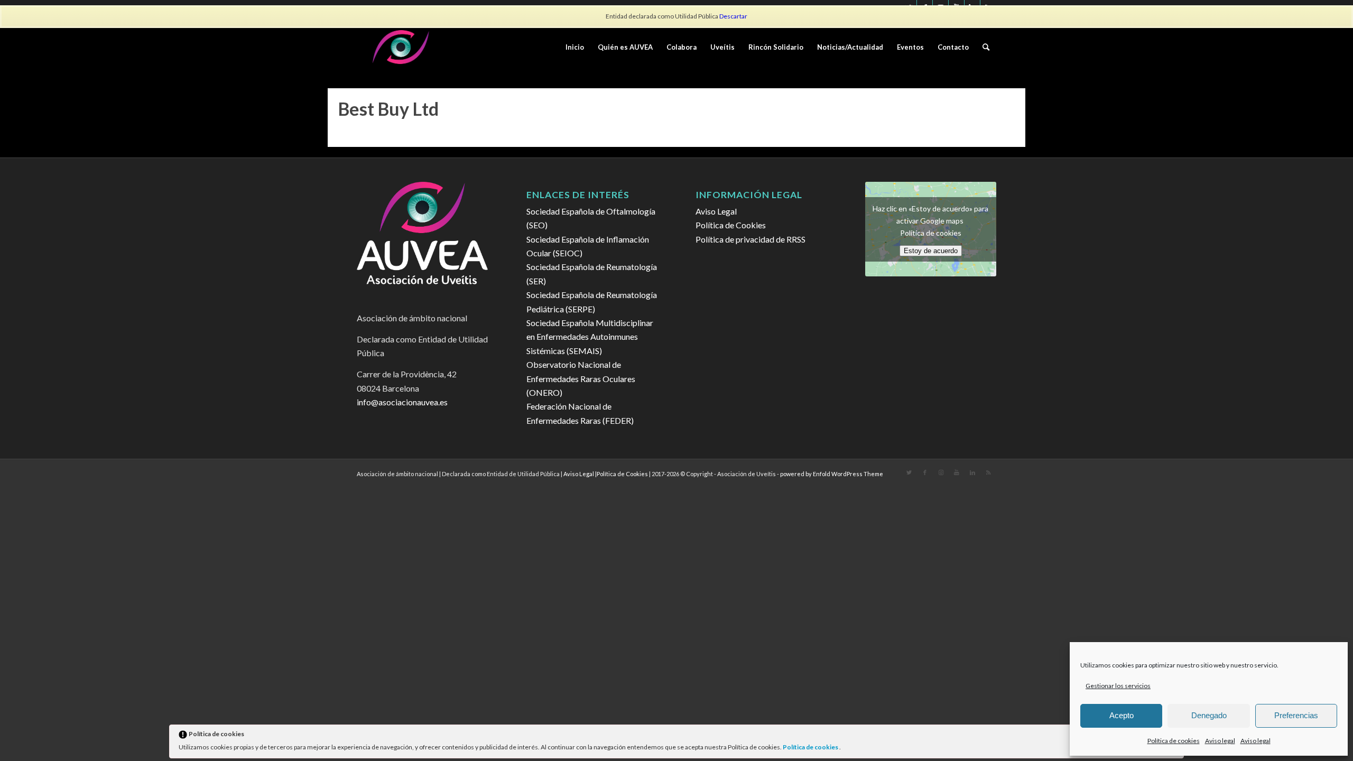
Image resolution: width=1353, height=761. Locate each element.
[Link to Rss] (988, 472)
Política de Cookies (731, 225)
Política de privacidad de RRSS (750, 239)
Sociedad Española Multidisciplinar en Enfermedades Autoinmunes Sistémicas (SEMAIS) (589, 337)
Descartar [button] (733, 16)
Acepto (1121, 715)
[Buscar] (986, 47)
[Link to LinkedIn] (972, 472)
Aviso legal (1220, 741)
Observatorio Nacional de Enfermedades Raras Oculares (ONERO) (580, 378)
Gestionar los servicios (1118, 686)
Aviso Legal (716, 211)
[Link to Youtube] (957, 472)
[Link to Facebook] (925, 472)
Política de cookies (811, 747)
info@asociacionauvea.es (402, 402)
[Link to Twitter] (909, 472)
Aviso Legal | (580, 473)
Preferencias (1296, 715)
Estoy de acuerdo (931, 251)
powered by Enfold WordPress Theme (831, 473)
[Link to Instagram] (941, 472)
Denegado (1209, 715)
